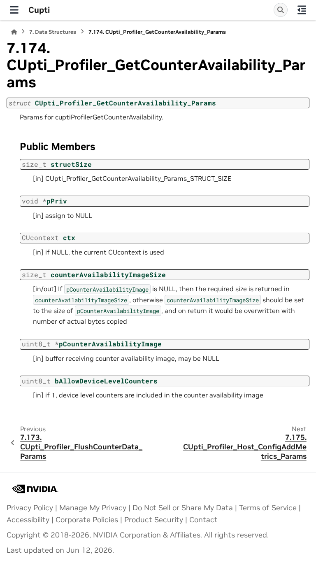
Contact (203, 519)
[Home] (14, 32)
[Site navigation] (14, 10)
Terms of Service (268, 507)
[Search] (281, 10)
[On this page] (301, 10)
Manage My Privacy (92, 507)
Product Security (153, 519)
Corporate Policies (87, 519)
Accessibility (28, 519)
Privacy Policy (30, 507)
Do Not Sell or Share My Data (182, 507)
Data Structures (52, 31)
